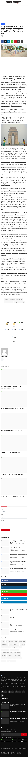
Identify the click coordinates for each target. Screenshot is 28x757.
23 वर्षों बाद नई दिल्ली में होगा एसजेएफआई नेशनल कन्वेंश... (17, 705)
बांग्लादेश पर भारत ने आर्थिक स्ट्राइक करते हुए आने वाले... (18, 623)
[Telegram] (19, 691)
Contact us (3, 752)
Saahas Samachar (13, 611)
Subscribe (24, 734)
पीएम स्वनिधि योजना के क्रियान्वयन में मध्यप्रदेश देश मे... (18, 555)
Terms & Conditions (11, 752)
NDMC (6, 299)
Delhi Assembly (4, 644)
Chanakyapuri (22, 641)
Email (2, 514)
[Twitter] (5, 691)
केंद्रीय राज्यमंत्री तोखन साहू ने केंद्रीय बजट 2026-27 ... (12, 386)
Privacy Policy (4, 753)
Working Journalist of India (16, 647)
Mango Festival (17, 655)
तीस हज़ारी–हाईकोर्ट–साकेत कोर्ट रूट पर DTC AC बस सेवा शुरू (13, 408)
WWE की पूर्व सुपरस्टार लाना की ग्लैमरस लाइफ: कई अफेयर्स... (18, 541)
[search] (26, 2)
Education (4, 661)
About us (10, 753)
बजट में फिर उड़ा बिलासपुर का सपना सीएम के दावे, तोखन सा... (12, 430)
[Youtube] (16, 691)
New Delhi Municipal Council (15, 658)
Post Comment (5, 530)
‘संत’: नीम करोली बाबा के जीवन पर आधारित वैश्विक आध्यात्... (12, 496)
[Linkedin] (23, 691)
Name (2, 509)
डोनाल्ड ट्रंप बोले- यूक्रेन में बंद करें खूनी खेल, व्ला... (18, 629)
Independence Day (9, 302)
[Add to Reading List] (22, 41)
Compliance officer (17, 753)
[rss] (2, 695)
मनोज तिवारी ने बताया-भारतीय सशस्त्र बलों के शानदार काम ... (17, 616)
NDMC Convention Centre (7, 652)
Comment (3, 520)
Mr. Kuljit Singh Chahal (14, 644)
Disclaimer (18, 752)
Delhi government (5, 649)
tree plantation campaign (19, 302)
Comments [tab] (3, 505)
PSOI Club (23, 644)
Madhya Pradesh (17, 652)
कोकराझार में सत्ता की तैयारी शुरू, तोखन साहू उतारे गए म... (12, 474)
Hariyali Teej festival (11, 661)
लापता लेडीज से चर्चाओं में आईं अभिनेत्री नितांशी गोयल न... (18, 610)
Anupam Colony (5, 658)
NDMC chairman (9, 641)
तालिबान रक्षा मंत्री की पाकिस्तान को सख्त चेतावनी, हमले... (18, 562)
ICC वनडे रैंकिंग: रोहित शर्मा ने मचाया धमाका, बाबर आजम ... (18, 548)
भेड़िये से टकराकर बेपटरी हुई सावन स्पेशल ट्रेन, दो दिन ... (18, 569)
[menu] (1, 2)
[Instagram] (9, 691)
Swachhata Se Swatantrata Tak (16, 299)
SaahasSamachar (4, 356)
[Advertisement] (14, 14)
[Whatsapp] (12, 691)
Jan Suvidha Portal (5, 647)
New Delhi (4, 655)
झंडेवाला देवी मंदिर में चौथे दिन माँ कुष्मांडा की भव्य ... (10, 452)
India (16, 641)
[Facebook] (2, 691)
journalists (10, 655)
